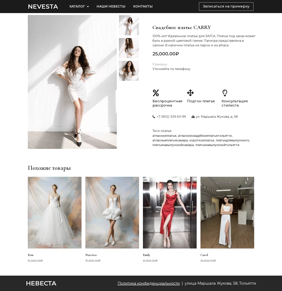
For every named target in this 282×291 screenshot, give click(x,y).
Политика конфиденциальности (149, 283)
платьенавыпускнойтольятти (217, 145)
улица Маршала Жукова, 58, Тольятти (220, 283)
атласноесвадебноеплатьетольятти (205, 136)
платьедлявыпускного (232, 140)
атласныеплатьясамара (170, 140)
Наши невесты (110, 6)
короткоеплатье (202, 140)
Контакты (143, 6)
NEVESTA (43, 6)
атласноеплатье (164, 136)
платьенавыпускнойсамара (173, 145)
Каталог (77, 6)
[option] (72, 82)
